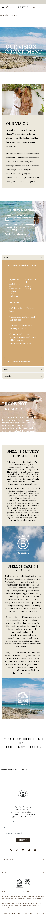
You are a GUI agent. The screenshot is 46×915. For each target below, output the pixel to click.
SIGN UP (23, 840)
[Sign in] (35, 7)
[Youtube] (35, 850)
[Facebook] (11, 850)
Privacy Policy (27, 913)
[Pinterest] (23, 850)
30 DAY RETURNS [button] (14, 2)
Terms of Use (39, 913)
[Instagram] (17, 850)
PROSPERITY (35, 747)
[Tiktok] (29, 850)
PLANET (21, 747)
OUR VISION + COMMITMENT (17, 739)
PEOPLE (9, 747)
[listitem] (23, 816)
